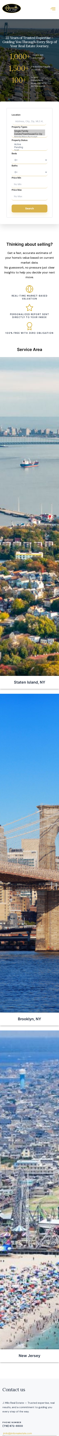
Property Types (19, 127)
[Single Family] (29, 131)
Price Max (17, 190)
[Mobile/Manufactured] (29, 136)
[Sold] (29, 150)
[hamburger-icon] (53, 9)
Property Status (20, 140)
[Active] (29, 144)
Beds (14, 153)
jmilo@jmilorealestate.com (17, 1433)
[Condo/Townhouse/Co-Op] (29, 133)
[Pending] (29, 147)
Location (16, 114)
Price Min (16, 177)
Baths (15, 165)
